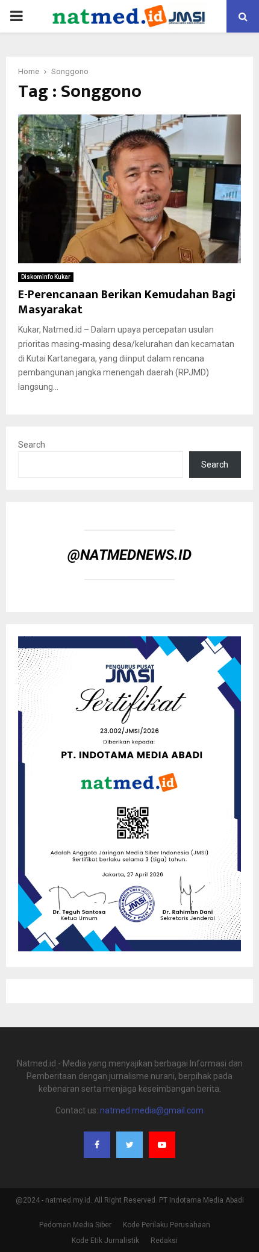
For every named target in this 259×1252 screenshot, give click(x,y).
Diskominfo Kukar (45, 277)
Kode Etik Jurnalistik (105, 1240)
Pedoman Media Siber (75, 1225)
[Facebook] (97, 1144)
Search (31, 444)
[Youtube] (162, 1144)
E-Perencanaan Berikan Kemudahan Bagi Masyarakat (127, 302)
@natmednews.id (129, 554)
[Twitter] (129, 1144)
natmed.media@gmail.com (152, 1110)
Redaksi (164, 1240)
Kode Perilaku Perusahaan (166, 1225)
